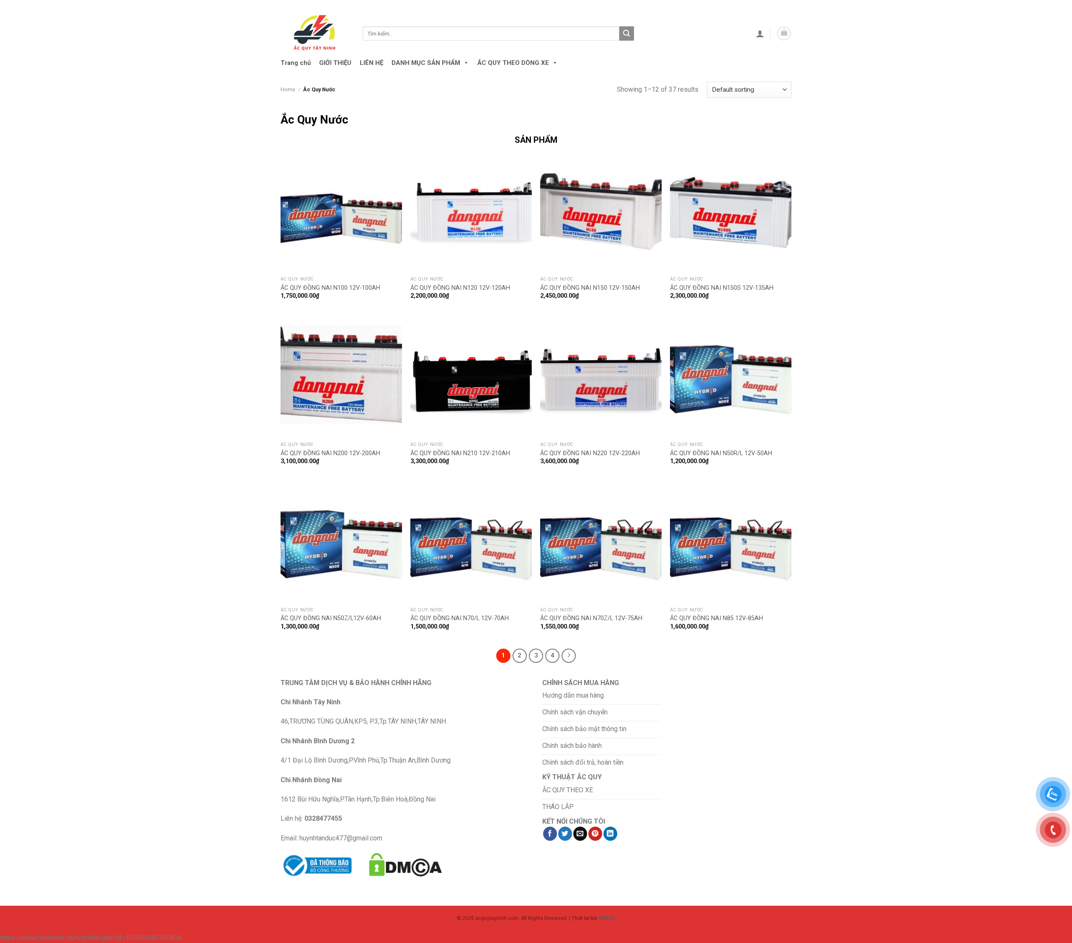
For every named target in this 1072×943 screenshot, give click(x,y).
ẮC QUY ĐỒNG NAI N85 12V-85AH (716, 618)
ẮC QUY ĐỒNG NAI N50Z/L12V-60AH (331, 618)
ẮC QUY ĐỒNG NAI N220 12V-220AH (590, 453)
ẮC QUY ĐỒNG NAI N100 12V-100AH (330, 287)
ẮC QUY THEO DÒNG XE (513, 63)
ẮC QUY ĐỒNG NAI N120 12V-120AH (460, 287)
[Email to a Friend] (580, 834)
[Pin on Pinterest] (595, 834)
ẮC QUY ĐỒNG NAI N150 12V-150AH (590, 287)
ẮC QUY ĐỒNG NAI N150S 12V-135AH (721, 287)
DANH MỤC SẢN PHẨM (426, 63)
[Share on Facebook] (550, 834)
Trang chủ (296, 63)
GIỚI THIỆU (335, 63)
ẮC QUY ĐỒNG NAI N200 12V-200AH (330, 453)
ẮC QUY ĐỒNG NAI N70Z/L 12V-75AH (591, 618)
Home (288, 89)
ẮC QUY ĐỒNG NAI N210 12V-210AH (460, 453)
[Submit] (626, 33)
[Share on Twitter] (565, 834)
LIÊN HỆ (371, 63)
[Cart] (784, 33)
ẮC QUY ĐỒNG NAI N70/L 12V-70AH (459, 618)
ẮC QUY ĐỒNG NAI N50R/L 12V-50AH (721, 453)
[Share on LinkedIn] (610, 834)
